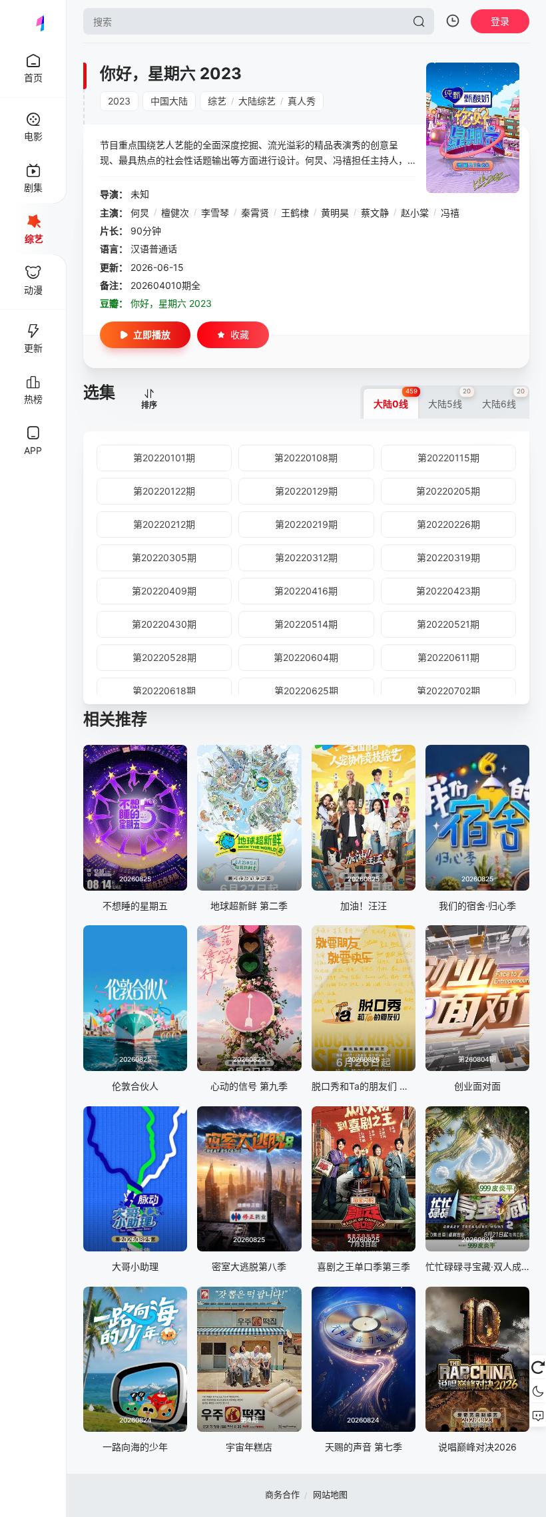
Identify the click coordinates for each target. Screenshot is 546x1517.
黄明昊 (335, 212)
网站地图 (330, 1494)
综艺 (217, 101)
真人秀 (302, 101)
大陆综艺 (257, 101)
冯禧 (450, 212)
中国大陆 (169, 101)
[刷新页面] (537, 1367)
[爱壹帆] (33, 21)
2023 (119, 101)
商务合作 (282, 1494)
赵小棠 (415, 212)
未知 (140, 194)
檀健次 (175, 212)
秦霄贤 (255, 212)
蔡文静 (375, 212)
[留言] (537, 1415)
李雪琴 (215, 212)
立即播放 (151, 334)
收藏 (239, 334)
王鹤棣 (295, 212)
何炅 (140, 212)
